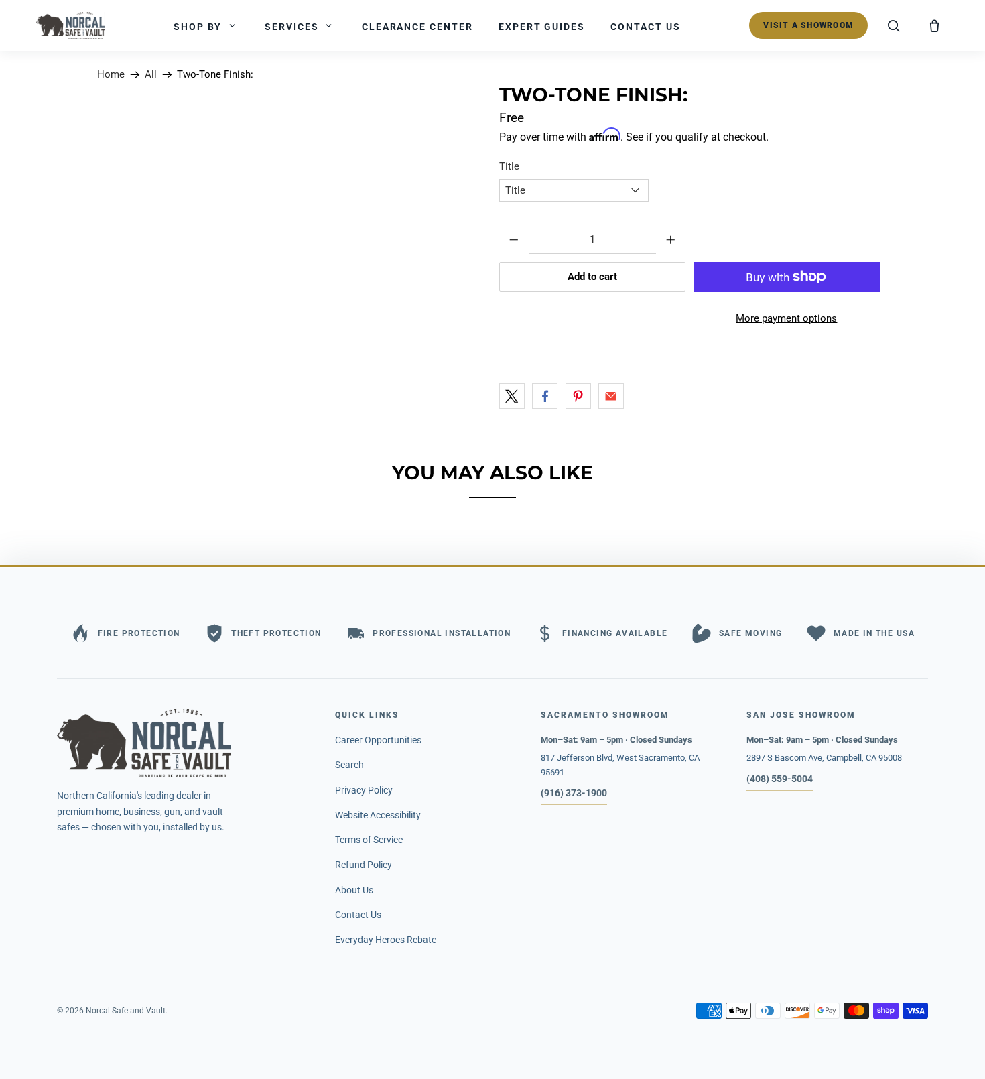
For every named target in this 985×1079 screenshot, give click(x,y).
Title (509, 166)
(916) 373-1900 (574, 792)
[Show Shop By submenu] (231, 25)
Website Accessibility (378, 815)
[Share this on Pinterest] (578, 396)
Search (349, 764)
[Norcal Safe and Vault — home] (70, 25)
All (151, 75)
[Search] (894, 25)
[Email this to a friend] (611, 396)
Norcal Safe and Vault (126, 1010)
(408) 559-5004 (779, 778)
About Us (354, 890)
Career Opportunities (378, 740)
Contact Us (358, 914)
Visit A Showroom (808, 25)
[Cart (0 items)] (934, 25)
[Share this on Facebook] (544, 396)
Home (111, 75)
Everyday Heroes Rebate (385, 939)
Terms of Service (369, 839)
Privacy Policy (364, 790)
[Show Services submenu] (329, 25)
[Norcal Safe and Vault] (184, 743)
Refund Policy (363, 864)
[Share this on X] (512, 396)
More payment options (786, 318)
